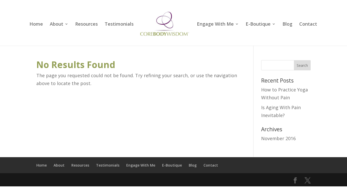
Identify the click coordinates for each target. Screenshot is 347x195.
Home (36, 24)
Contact (308, 24)
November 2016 (278, 138)
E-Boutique (258, 24)
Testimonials (119, 24)
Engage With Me (215, 24)
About (56, 24)
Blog (287, 24)
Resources (86, 24)
